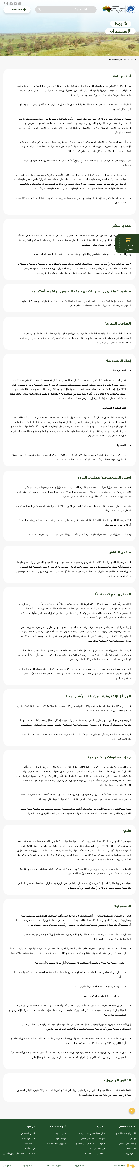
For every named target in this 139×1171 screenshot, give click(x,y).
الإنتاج (133, 1138)
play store (129, 1166)
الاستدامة (131, 1148)
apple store (133, 1166)
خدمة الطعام (127, 1126)
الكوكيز (7, 1165)
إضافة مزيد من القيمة (95, 1153)
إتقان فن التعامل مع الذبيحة (92, 1133)
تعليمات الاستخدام (53, 1165)
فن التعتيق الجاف (97, 1148)
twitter (15, 3)
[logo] (118, 12)
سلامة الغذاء (29, 1143)
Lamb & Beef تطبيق (55, 1143)
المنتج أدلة (30, 1148)
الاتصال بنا (79, 1165)
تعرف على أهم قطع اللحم (93, 1138)
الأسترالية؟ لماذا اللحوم (125, 1133)
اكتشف (17, 9)
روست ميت (60, 1138)
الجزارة (101, 1126)
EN (5, 4)
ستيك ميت (60, 1133)
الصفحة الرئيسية (130, 60)
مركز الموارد (130, 1153)
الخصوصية (28, 1165)
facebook (19, 3)
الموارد (30, 1126)
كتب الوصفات (28, 1138)
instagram (11, 3)
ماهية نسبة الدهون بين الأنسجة (90, 1143)
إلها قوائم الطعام (127, 1143)
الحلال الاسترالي (28, 1133)
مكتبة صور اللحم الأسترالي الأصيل (19, 1153)
